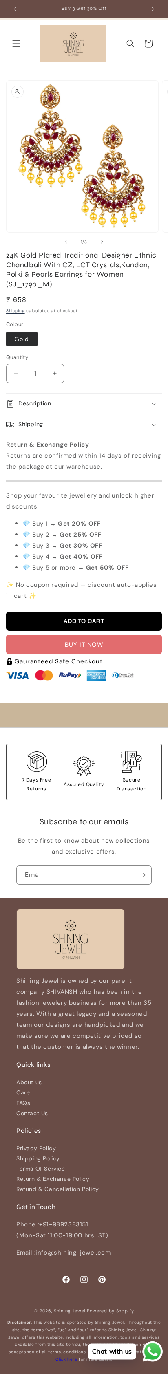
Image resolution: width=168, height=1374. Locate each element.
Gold (22, 339)
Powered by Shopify (110, 1311)
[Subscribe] (142, 875)
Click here (66, 1359)
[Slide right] (102, 242)
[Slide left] (66, 242)
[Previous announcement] (15, 9)
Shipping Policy (38, 1158)
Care (23, 1092)
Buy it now (84, 645)
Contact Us (32, 1113)
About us (29, 1082)
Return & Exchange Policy (52, 1178)
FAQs (23, 1103)
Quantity (17, 357)
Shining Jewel (69, 1311)
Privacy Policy (36, 1148)
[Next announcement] (153, 9)
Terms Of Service (40, 1168)
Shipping (15, 310)
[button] (16, 44)
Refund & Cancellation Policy (57, 1189)
